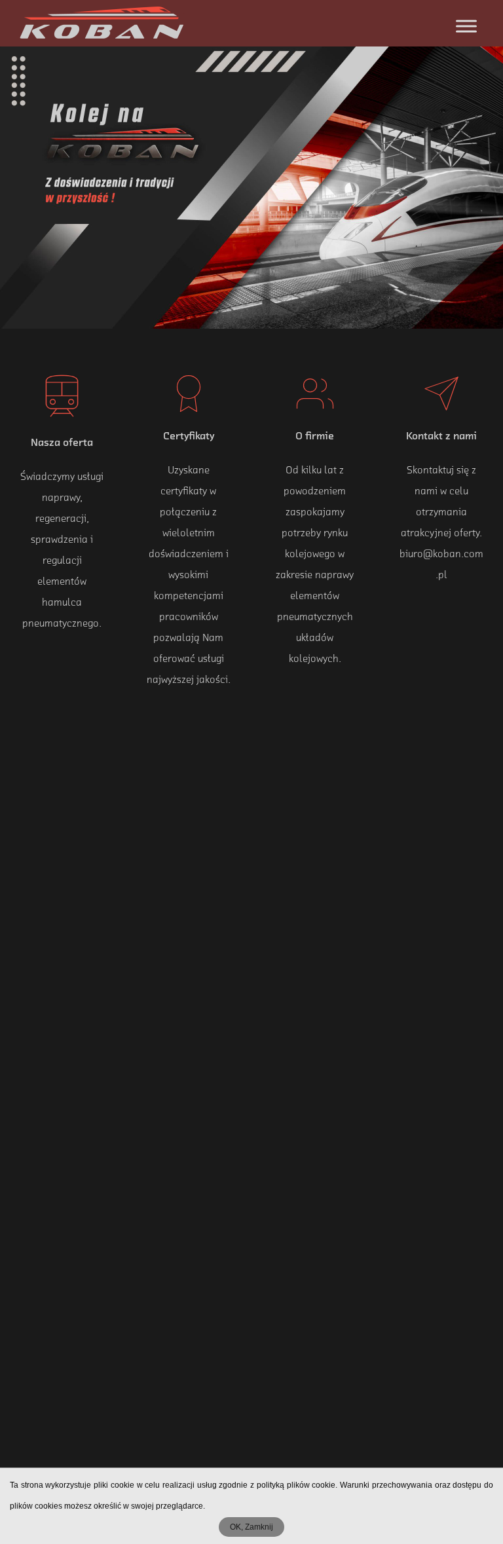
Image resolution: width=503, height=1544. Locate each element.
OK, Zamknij (251, 1527)
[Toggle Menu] (466, 26)
